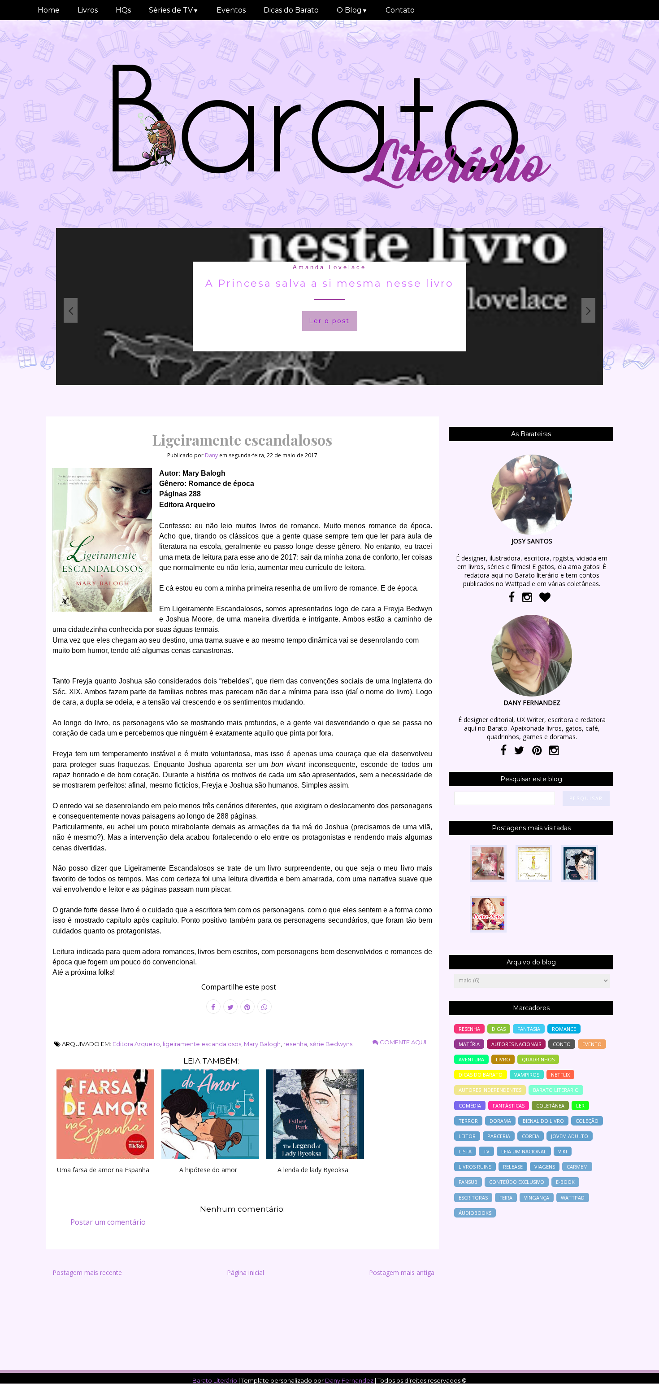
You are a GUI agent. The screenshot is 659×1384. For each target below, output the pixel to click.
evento (592, 1044)
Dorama (500, 1120)
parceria (498, 1136)
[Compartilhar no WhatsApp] (264, 1006)
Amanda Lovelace (329, 267)
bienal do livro (543, 1120)
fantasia (528, 1028)
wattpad (573, 1197)
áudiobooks (475, 1212)
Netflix (560, 1074)
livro (503, 1059)
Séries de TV (174, 10)
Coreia (530, 1136)
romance (564, 1028)
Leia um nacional (523, 1151)
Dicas (499, 1028)
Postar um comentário (108, 1222)
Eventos (231, 10)
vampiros (526, 1074)
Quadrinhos (538, 1059)
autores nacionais (516, 1044)
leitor (467, 1136)
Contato (400, 10)
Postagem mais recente (87, 1272)
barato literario (556, 1089)
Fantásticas (509, 1105)
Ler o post (329, 321)
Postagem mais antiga (401, 1272)
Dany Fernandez (349, 1380)
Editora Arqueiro (136, 1043)
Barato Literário (214, 1380)
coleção (587, 1120)
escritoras (473, 1197)
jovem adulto (569, 1136)
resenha (295, 1043)
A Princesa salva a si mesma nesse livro (329, 283)
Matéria (469, 1044)
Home (49, 10)
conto (562, 1044)
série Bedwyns (331, 1043)
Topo (636, 1371)
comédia (470, 1105)
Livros (88, 10)
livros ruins (475, 1166)
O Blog (352, 10)
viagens (544, 1166)
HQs (123, 10)
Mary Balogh (262, 1043)
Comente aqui (402, 1042)
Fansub (468, 1181)
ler (580, 1105)
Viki (562, 1151)
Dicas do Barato (291, 10)
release (513, 1166)
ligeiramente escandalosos (202, 1043)
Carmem (577, 1166)
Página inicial (245, 1272)
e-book (565, 1181)
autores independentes (490, 1089)
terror (468, 1120)
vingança (536, 1197)
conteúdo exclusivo (516, 1181)
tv (486, 1151)
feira (505, 1197)
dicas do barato (481, 1074)
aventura (471, 1059)
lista (465, 1151)
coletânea (550, 1105)
